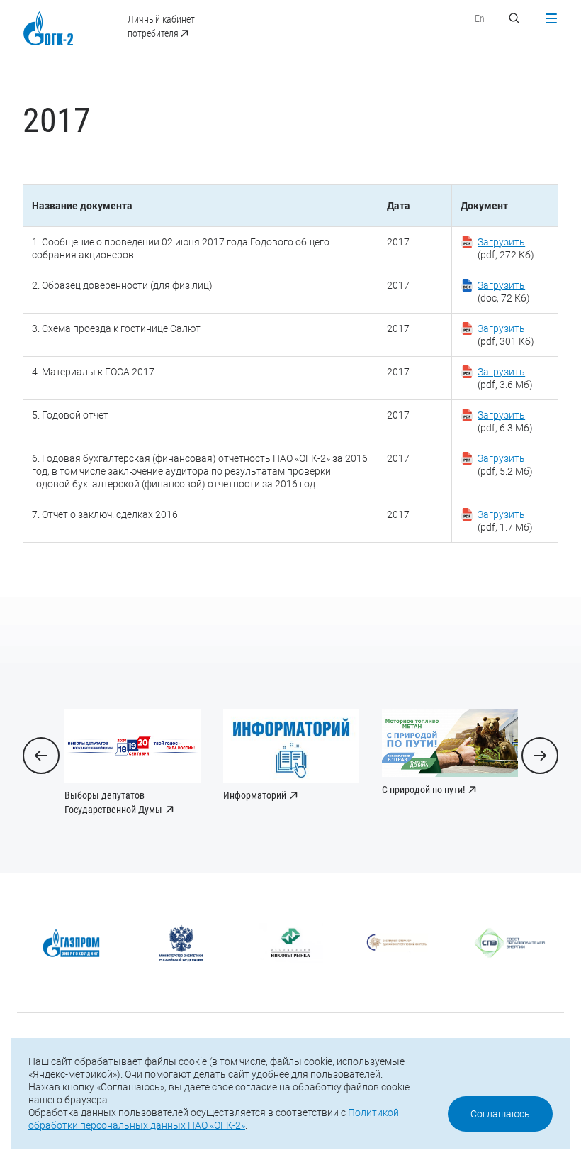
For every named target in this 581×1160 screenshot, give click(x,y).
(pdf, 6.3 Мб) (505, 421)
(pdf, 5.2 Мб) (505, 465)
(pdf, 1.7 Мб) (505, 521)
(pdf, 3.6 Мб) (505, 378)
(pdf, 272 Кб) (506, 248)
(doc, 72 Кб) (504, 292)
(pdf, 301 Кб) (506, 335)
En (480, 18)
